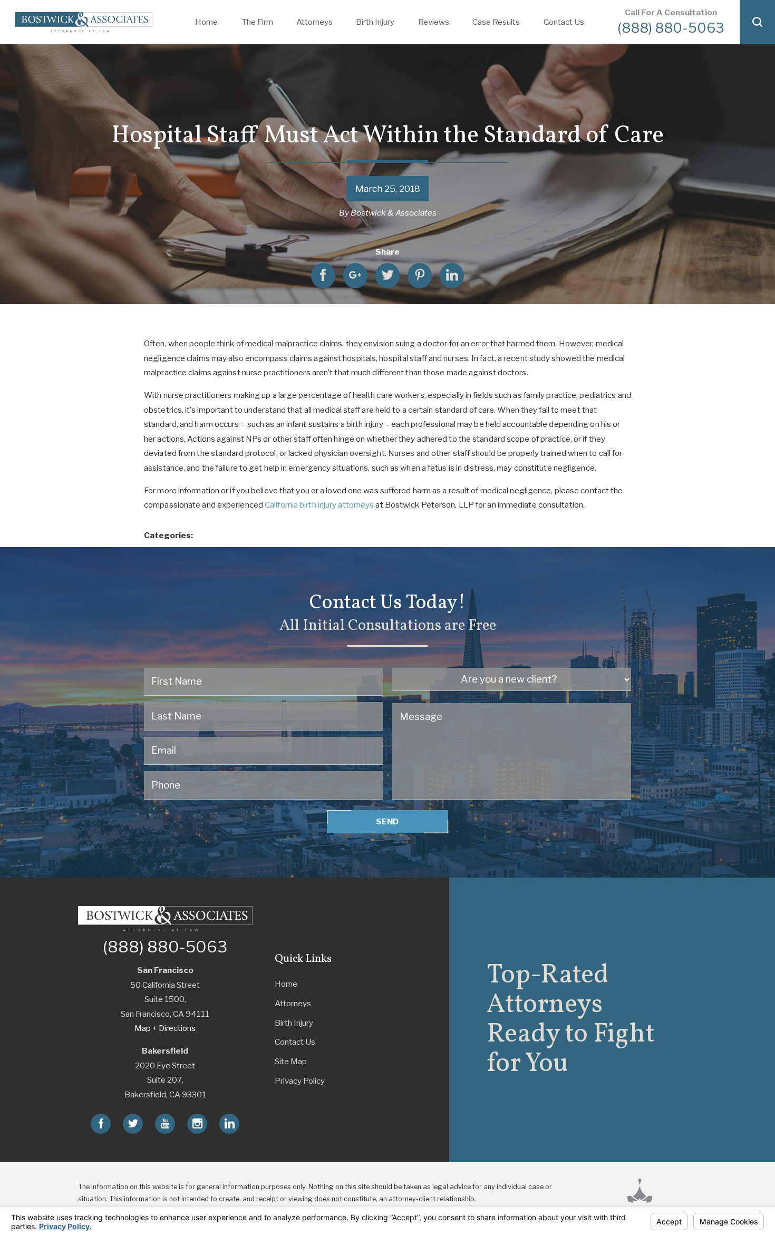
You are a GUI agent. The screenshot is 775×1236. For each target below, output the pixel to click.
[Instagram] (197, 1124)
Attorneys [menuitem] (314, 22)
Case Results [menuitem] (496, 22)
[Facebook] (101, 1124)
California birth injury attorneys (319, 505)
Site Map (291, 1061)
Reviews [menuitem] (433, 22)
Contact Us (295, 1042)
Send (387, 821)
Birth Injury (294, 1023)
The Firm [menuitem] (257, 22)
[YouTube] (165, 1124)
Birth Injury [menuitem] (375, 22)
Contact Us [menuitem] (564, 22)
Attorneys (293, 1003)
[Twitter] (133, 1124)
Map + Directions (165, 1028)
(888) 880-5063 (670, 28)
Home (286, 984)
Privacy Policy (300, 1081)
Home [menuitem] (206, 22)
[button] (757, 22)
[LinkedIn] (229, 1124)
